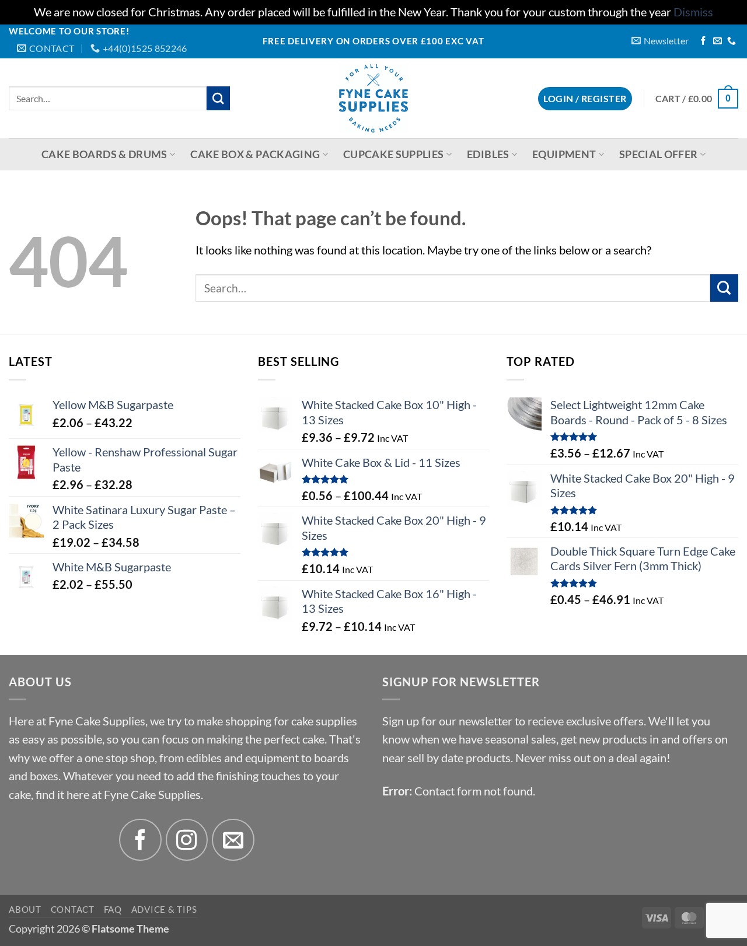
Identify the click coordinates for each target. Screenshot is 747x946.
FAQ (113, 909)
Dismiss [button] (693, 12)
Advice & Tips (164, 909)
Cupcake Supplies (393, 154)
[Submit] (219, 98)
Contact (73, 909)
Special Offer (658, 154)
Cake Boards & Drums (104, 154)
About (25, 909)
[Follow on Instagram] (187, 840)
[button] (660, 40)
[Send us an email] (717, 41)
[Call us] (731, 41)
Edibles (488, 154)
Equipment (564, 154)
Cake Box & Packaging (255, 154)
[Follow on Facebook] (703, 41)
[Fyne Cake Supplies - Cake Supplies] (374, 98)
